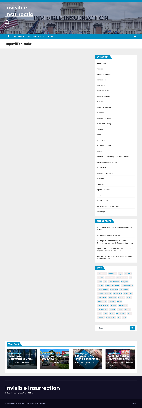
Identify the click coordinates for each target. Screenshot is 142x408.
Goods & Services (104, 107)
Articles (18, 36)
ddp (105, 282)
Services (100, 179)
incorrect (108, 293)
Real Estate (101, 168)
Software (100, 184)
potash (129, 297)
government (124, 289)
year (118, 317)
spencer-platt (102, 309)
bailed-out (128, 274)
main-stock (112, 297)
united (112, 313)
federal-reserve (127, 285)
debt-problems (114, 282)
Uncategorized (102, 201)
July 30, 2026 (16, 362)
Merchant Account (104, 146)
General (100, 102)
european (124, 282)
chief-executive (122, 278)
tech (99, 313)
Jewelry (100, 129)
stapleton (112, 309)
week (129, 313)
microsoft (121, 297)
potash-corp (102, 301)
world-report (110, 317)
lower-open (102, 297)
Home (134, 403)
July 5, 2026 (48, 362)
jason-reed (128, 293)
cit (131, 278)
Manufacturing (102, 140)
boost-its (101, 278)
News (50, 36)
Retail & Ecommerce (105, 173)
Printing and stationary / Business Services (113, 157)
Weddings (101, 212)
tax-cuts (127, 309)
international (117, 293)
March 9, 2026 (82, 362)
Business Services (104, 74)
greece (100, 293)
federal (100, 285)
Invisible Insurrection (19, 14)
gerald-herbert (103, 289)
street (120, 309)
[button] (135, 36)
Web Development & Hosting (108, 206)
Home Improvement (104, 118)
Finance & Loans (103, 96)
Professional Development (107, 162)
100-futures (102, 274)
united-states (120, 313)
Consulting (101, 85)
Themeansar (42, 403)
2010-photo (112, 274)
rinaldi (119, 301)
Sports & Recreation (104, 190)
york (124, 317)
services (113, 305)
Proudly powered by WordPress (15, 403)
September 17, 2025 (117, 362)
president (112, 301)
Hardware (101, 113)
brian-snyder (110, 278)
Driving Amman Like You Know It (109, 235)
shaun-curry (122, 305)
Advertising (101, 63)
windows (101, 317)
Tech (99, 195)
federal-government (112, 285)
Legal (99, 135)
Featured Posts (36, 36)
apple (120, 274)
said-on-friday (103, 305)
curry (100, 282)
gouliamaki (114, 289)
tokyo (105, 313)
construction (101, 80)
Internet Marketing (104, 124)
